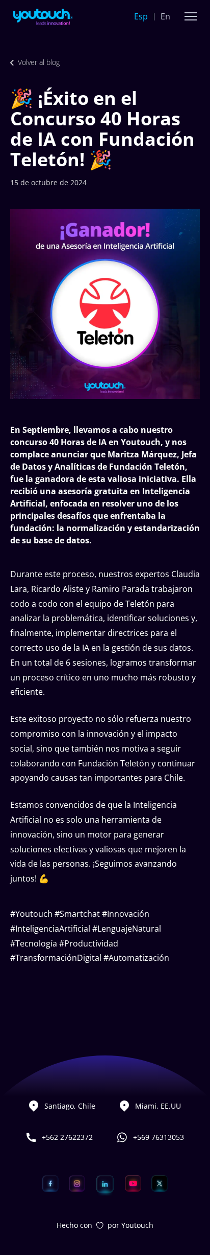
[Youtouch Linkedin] (105, 1183)
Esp (141, 16)
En (165, 16)
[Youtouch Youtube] (133, 1183)
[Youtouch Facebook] (50, 1183)
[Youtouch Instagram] (77, 1183)
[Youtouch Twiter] (159, 1183)
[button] (190, 16)
